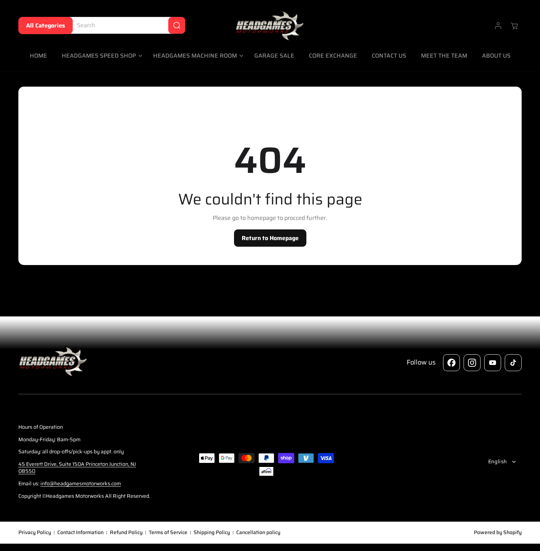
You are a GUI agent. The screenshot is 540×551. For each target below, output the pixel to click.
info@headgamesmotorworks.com (80, 483)
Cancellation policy (258, 532)
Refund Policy (126, 532)
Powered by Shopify (498, 532)
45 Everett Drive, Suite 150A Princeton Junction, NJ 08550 (77, 467)
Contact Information (80, 532)
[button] (100, 56)
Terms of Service (168, 532)
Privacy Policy (34, 532)
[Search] (176, 25)
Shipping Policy (212, 532)
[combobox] (125, 25)
